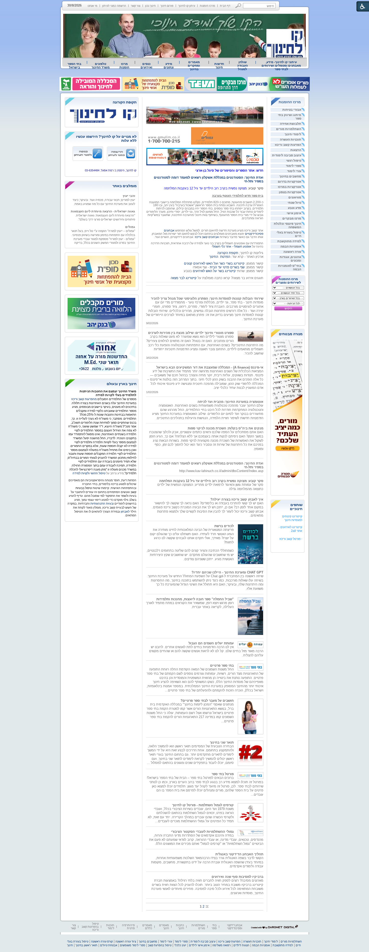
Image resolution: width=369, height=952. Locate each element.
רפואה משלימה (221, 945)
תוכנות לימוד (110, 927)
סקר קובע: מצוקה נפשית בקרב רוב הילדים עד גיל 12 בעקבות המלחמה (211, 481)
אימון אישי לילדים (199, 945)
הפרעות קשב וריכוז (288, 145)
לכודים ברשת (224, 526)
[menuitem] (281, 65)
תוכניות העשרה (290, 139)
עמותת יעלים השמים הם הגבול (211, 643)
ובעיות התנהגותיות (102, 503)
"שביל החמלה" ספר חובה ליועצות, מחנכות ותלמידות (195, 599)
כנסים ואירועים (146, 65)
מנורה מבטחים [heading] (290, 334)
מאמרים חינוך (164, 927)
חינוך (70, 945)
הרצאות (295, 150)
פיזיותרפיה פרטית (128, 927)
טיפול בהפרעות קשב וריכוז (90, 926)
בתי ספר (214, 927)
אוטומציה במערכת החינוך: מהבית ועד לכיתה (230, 402)
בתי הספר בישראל (74, 65)
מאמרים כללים (147, 927)
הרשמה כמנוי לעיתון (114, 5)
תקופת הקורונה (227, 253)
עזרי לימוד (294, 171)
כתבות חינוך (180, 927)
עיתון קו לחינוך (186, 5)
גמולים (130, 220)
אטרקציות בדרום (289, 181)
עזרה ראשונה (292, 252)
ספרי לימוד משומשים (132, 945)
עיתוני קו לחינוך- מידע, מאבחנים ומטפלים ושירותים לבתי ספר (281, 65)
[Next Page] (206, 906)
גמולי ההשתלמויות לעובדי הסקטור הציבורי (202, 832)
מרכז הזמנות (207, 5)
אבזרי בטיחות (291, 109)
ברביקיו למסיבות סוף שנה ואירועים (237, 877)
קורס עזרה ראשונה (102, 941)
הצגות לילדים (241, 945)
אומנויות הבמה (290, 246)
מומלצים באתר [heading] (124, 186)
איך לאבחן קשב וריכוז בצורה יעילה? (236, 499)
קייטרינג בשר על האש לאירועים (214, 271)
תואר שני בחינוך (222, 742)
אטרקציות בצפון (290, 192)
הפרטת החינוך (219, 257)
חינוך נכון (150, 5)
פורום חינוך (166, 5)
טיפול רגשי (293, 160)
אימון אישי (294, 213)
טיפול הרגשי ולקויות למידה (89, 473)
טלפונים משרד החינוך (101, 65)
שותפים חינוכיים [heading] (296, 507)
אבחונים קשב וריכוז (207, 237)
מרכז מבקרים (291, 218)
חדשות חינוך (219, 65)
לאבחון (125, 511)
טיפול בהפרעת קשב (159, 945)
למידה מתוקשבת (289, 241)
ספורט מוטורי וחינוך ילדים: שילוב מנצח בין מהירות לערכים (191, 333)
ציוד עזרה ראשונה (125, 941)
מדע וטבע (294, 208)
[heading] (102, 102)
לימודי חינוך (293, 134)
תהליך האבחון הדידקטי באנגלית (239, 854)
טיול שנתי (294, 202)
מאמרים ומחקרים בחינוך (194, 65)
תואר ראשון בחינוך (86, 945)
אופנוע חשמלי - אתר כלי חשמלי (231, 246)
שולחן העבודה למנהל (242, 65)
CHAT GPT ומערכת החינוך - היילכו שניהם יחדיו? (227, 572)
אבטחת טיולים (108, 945)
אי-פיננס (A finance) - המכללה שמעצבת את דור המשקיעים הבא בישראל (209, 367)
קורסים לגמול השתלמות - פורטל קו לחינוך (203, 805)
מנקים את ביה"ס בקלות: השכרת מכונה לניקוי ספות (225, 428)
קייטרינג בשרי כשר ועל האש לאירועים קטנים (214, 263)
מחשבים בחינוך (290, 176)
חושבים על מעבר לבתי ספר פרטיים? (207, 700)
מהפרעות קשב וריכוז (84, 399)
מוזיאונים (294, 197)
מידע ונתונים (169, 65)
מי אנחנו (92, 5)
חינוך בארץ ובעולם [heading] (122, 384)
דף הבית (225, 5)
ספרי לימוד (293, 166)
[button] (238, 5)
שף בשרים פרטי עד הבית (226, 267)
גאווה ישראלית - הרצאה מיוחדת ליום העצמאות (103, 204)
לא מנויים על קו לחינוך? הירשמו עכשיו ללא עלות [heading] (106, 139)
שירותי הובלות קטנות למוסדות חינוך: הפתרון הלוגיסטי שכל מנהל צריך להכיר (207, 298)
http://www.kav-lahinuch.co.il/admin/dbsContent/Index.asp (221, 471)
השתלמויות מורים (288, 129)
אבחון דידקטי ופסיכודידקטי (234, 927)
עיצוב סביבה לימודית (286, 155)
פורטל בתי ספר (223, 774)
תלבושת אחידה (290, 124)
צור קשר (135, 5)
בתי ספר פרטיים (222, 665)
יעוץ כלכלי (180, 945)
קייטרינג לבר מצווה (184, 278)
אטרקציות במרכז (289, 187)
